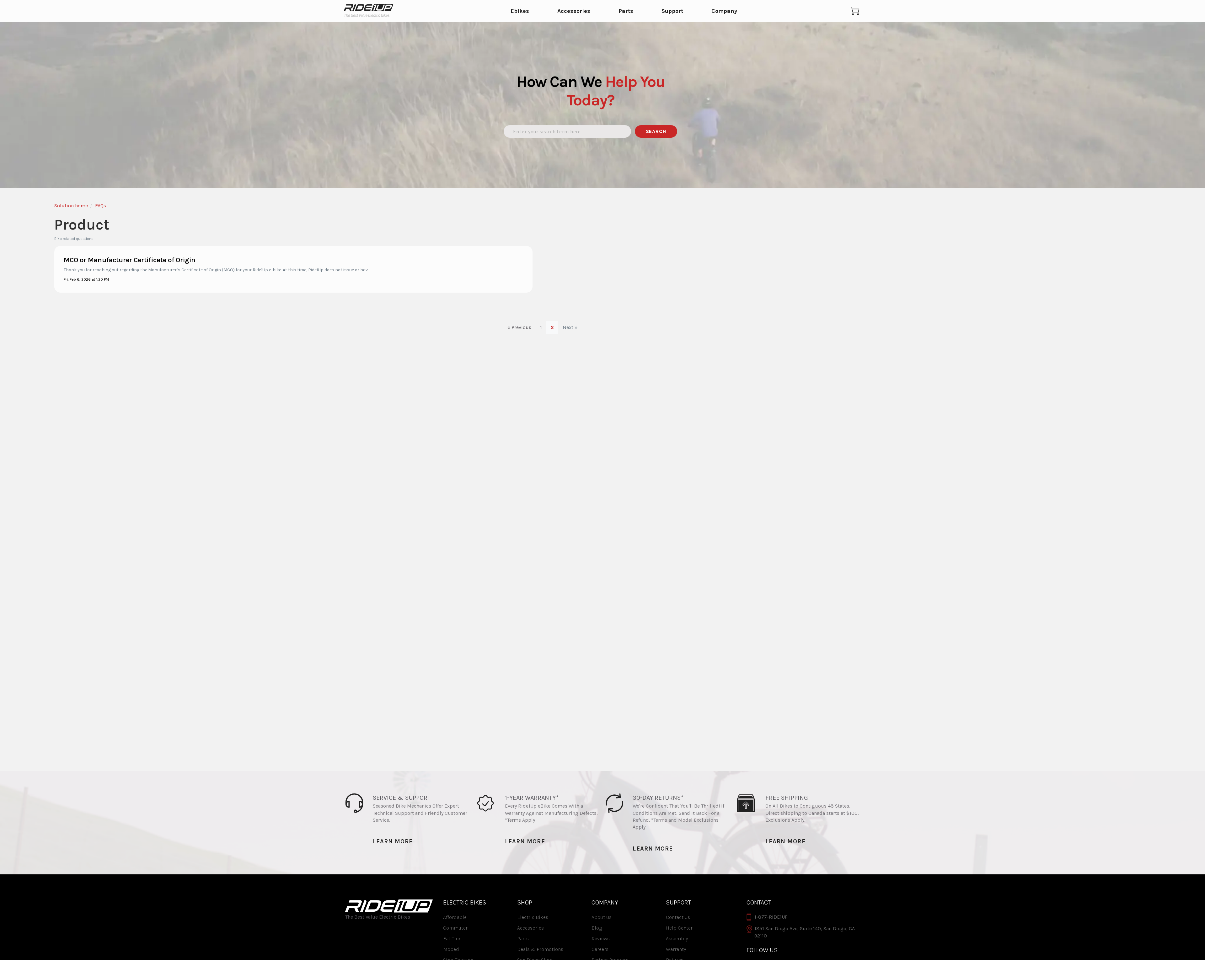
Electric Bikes (532, 917)
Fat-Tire (451, 938)
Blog (597, 928)
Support (672, 11)
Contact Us (678, 917)
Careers (600, 949)
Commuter (455, 928)
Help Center (679, 928)
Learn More (393, 841)
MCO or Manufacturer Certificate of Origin (129, 260)
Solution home (71, 206)
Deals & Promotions (540, 949)
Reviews (601, 938)
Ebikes (520, 11)
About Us (602, 917)
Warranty (676, 949)
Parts (626, 11)
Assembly (677, 938)
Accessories (573, 11)
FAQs (100, 206)
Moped (451, 949)
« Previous (519, 327)
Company (724, 11)
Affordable (455, 917)
